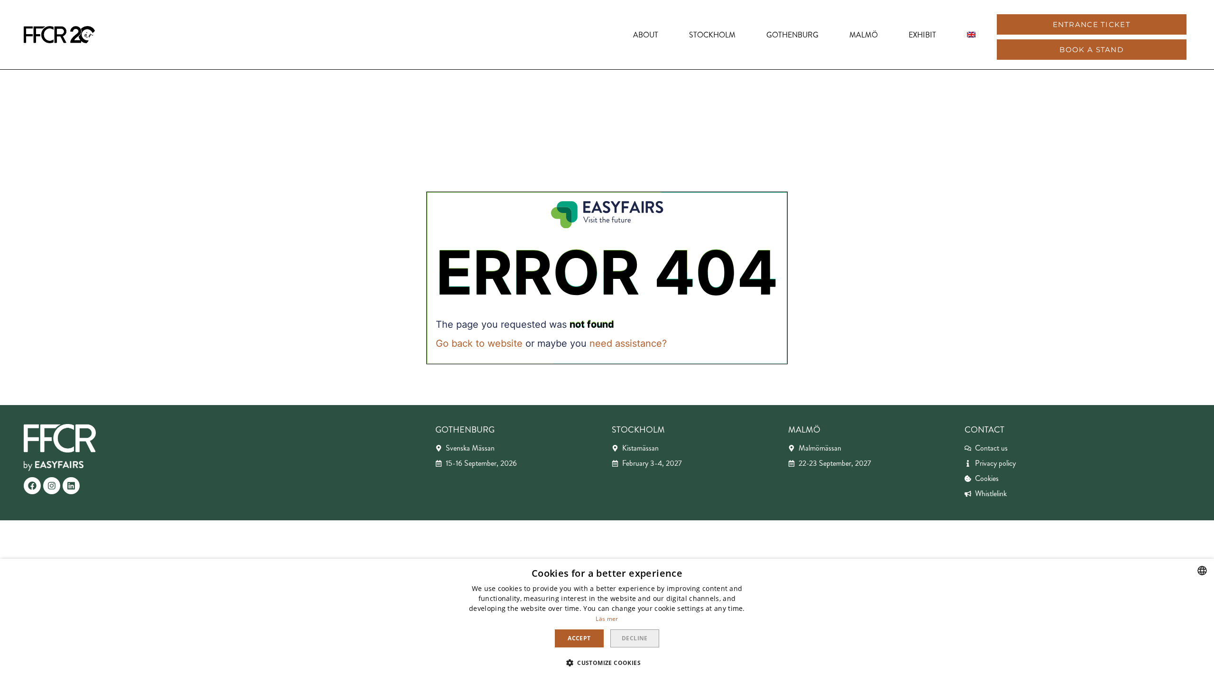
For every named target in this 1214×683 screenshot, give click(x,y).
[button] (1091, 24)
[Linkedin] (71, 485)
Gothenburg (792, 34)
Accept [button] (579, 638)
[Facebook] (32, 485)
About (645, 34)
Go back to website (479, 343)
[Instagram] (51, 485)
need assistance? (628, 343)
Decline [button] (635, 638)
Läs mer (607, 619)
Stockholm (712, 34)
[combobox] (1202, 570)
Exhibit (922, 34)
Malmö (863, 34)
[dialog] (607, 621)
